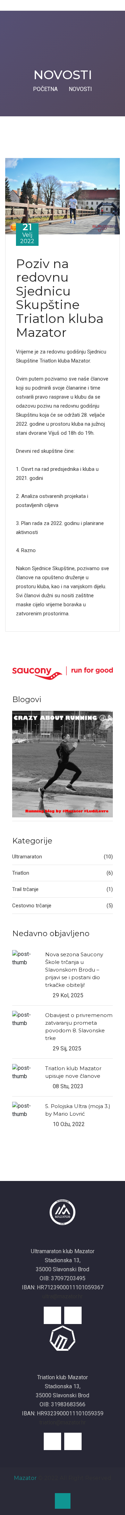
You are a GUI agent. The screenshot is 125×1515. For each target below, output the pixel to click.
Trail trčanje (62, 889)
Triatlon (62, 873)
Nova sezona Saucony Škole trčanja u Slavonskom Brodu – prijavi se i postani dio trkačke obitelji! (74, 969)
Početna (45, 89)
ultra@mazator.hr (62, 1296)
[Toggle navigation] (7, 5)
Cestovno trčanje (62, 905)
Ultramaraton (62, 857)
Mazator (25, 1478)
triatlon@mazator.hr (62, 1422)
